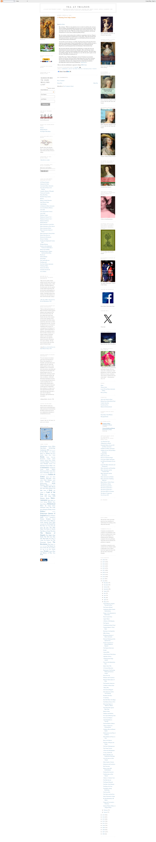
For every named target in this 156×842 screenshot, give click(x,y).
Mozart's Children (44, 239)
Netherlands (43, 507)
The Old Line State (49, 537)
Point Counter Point (107, 616)
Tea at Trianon (78, 6)
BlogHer (41, 455)
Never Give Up (106, 675)
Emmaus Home (45, 474)
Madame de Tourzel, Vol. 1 (46, 217)
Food (45, 480)
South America (47, 520)
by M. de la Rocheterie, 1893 (47, 300)
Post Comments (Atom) (68, 86)
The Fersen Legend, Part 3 (106, 489)
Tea (45, 524)
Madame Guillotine (44, 220)
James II (46, 490)
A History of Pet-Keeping (108, 621)
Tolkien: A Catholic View (109, 778)
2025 (103, 562)
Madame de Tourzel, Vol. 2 (46, 219)
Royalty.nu (42, 255)
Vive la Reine (43, 271)
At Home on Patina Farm (108, 685)
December (106, 582)
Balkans (53, 451)
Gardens (50, 480)
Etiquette (42, 478)
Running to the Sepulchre (109, 631)
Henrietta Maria (44, 485)
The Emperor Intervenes (108, 648)
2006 (103, 834)
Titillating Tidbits (44, 266)
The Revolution (87, 68)
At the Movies (44, 451)
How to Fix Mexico (107, 740)
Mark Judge (50, 500)
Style (54, 522)
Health (53, 483)
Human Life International (106, 406)
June (105, 595)
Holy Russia (52, 486)
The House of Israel (45, 531)
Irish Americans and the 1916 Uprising (108, 692)
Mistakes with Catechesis (108, 677)
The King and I (43, 262)
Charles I (47, 462)
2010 (103, 825)
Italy (41, 490)
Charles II (53, 462)
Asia (50, 450)
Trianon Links (104, 387)
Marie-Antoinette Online (45, 228)
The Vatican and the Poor (108, 794)
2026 (103, 559)
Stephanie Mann (48, 522)
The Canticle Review (44, 260)
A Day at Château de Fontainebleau (107, 726)
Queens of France (50, 515)
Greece (53, 481)
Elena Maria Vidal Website (107, 414)
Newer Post (59, 83)
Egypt (51, 472)
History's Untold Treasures (46, 200)
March (105, 601)
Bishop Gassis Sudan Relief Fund (108, 401)
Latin (46, 494)
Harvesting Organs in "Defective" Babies (108, 704)
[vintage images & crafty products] (46, 439)
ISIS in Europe (106, 633)
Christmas (42, 465)
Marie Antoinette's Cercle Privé (47, 224)
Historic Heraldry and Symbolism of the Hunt (109, 755)
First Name (43, 94)
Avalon (50, 451)
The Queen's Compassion (106, 493)
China (41, 463)
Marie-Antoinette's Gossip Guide (47, 233)
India (54, 488)
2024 (103, 564)
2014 (103, 817)
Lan (44, 492)
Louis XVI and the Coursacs (46, 211)
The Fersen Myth (49, 525)
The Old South (44, 538)
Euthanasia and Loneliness (109, 764)
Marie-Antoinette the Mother (107, 477)
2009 (103, 827)
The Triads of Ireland (107, 607)
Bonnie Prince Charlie (50, 455)
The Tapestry (106, 623)
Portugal (53, 511)
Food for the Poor (104, 405)
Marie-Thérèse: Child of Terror (107, 482)
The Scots (50, 544)
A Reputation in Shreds (106, 443)
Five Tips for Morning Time (109, 715)
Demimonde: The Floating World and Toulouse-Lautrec (109, 671)
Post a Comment (60, 80)
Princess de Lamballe (44, 249)
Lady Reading (43, 204)
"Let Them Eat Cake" (105, 441)
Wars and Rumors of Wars (47, 552)
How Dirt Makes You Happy (109, 699)
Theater (53, 549)
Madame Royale (43, 129)
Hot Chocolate (106, 766)
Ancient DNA (106, 652)
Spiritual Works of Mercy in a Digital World (109, 806)
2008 (103, 829)
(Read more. (83, 62)
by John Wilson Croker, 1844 (47, 347)
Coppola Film (104, 454)
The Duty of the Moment (108, 784)
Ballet (41, 453)
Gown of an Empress (107, 717)
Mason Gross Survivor (45, 235)
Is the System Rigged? (108, 689)
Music (41, 505)
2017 (103, 578)
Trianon (42, 127)
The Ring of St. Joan (107, 786)
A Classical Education (108, 668)
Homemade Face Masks (107, 429)
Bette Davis (53, 453)
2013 (103, 819)
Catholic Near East (105, 403)
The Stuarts (50, 546)
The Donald (50, 524)
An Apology (106, 697)
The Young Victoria (107, 748)
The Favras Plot (106, 792)
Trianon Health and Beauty (108, 428)
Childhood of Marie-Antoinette (108, 448)
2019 (103, 574)
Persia (41, 509)
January (105, 812)
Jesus (50, 490)
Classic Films (49, 465)
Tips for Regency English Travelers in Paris (108, 604)
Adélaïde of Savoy (107, 656)
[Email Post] (79, 67)
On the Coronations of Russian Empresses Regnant (108, 644)
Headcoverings (43, 483)
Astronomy (53, 450)
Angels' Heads (106, 619)
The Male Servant (107, 780)
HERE (82, 65)
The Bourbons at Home (106, 484)
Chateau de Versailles (45, 193)
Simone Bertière (43, 256)
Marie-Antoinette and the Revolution (106, 474)
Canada (48, 458)
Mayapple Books (104, 416)
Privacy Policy (104, 392)
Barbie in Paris (106, 711)
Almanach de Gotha (44, 184)
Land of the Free (47, 493)
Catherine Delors (48, 460)
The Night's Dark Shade (45, 131)
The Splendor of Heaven (107, 425)
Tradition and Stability (108, 713)
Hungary (51, 488)
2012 (103, 821)
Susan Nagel (43, 258)
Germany (47, 481)
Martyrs (50, 502)
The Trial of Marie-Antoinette (46, 264)
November (106, 585)
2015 (103, 815)
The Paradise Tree (48, 540)
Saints (41, 517)
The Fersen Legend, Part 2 (106, 487)
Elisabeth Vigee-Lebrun (45, 196)
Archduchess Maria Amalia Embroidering (109, 610)
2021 (103, 570)
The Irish (53, 531)
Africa (53, 446)
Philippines (45, 509)
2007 (103, 831)
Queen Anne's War (107, 666)
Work (41, 554)
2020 (103, 572)
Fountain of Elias (106, 423)
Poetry (50, 509)
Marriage (45, 502)
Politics (42, 511)
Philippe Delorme (44, 244)
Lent (49, 494)
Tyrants (46, 551)
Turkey (41, 551)
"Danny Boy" (106, 687)
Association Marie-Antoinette (46, 186)
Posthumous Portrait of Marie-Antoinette (108, 636)
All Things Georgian (44, 182)
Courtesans (52, 467)
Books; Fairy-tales (51, 457)
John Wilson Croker (44, 202)
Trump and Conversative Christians (108, 803)
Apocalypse (43, 448)
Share (85, 65)
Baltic (45, 453)
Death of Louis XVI (105, 455)
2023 (103, 566)
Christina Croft (52, 463)
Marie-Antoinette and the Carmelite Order (106, 470)
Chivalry (46, 463)
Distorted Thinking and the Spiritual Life (109, 639)
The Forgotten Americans (108, 683)
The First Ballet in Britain (109, 723)
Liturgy (53, 494)
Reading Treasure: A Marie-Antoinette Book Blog (46, 252)
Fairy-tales (48, 478)
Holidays (46, 486)
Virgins (50, 551)
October (105, 587)
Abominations (43, 446)
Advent (49, 446)
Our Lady (52, 507)
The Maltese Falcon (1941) (109, 702)
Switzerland (42, 524)
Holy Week (42, 488)
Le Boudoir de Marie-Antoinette (47, 206)
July (105, 593)
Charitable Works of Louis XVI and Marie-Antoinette (107, 445)
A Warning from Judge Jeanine (66, 17)
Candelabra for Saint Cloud (109, 625)
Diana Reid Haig (44, 195)
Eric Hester (52, 476)
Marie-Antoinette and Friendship (108, 468)
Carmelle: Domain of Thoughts (47, 191)
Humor (47, 488)
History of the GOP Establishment (107, 769)
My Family (48, 505)
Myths (53, 505)
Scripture (48, 519)
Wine (54, 553)
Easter (41, 472)
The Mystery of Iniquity (47, 534)
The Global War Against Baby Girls (108, 708)
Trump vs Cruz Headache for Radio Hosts (109, 613)
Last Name (43, 99)
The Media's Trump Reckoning (107, 789)
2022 (103, 568)
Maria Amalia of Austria (108, 762)
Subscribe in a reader (45, 160)
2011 (103, 823)
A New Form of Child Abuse (109, 654)
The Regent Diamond (108, 782)
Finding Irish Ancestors (108, 772)
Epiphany (47, 476)
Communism (44, 467)
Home (102, 385)
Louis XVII (42, 213)
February (106, 810)
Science (42, 519)
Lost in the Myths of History (46, 207)
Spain (52, 520)
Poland (53, 509)
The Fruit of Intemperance (109, 746)
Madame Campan (44, 215)
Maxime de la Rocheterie (45, 237)
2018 (103, 576)
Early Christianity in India (109, 796)
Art (48, 450)
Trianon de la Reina (44, 267)
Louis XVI (42, 209)
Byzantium (42, 458)
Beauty (48, 453)
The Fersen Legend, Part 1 (106, 486)
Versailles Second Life (45, 269)
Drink (54, 471)
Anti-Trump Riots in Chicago (107, 720)
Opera (47, 507)
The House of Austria (49, 529)
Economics (46, 472)
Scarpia (105, 650)
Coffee (54, 465)
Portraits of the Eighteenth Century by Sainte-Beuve (46, 246)
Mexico (45, 504)
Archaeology (52, 448)
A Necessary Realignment (109, 750)
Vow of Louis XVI (105, 495)
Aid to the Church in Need (106, 399)
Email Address (47, 89)
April (105, 599)
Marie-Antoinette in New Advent (47, 226)
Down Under (49, 471)
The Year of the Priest (45, 549)
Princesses (43, 513)
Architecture (43, 450)
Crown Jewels (44, 469)
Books (42, 457)
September (106, 589)
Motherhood (51, 504)
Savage (46, 517)
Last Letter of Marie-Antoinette (107, 459)
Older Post (95, 83)
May (105, 597)
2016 (103, 581)
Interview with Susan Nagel (107, 457)
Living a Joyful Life (107, 752)
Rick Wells (62, 24)
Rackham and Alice (107, 695)
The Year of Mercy (51, 547)
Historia (42, 198)
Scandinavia (52, 517)
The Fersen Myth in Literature (107, 491)
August (105, 591)
